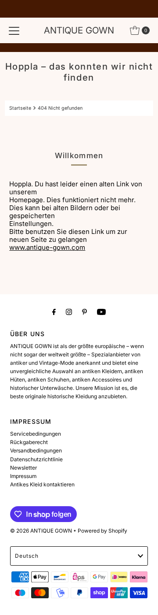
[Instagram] (69, 312)
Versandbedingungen (36, 450)
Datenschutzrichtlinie (36, 459)
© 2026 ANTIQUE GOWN (41, 530)
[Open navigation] (14, 30)
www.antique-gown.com (47, 247)
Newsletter (23, 467)
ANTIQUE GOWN (79, 30)
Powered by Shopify (102, 530)
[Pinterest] (84, 312)
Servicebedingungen (35, 433)
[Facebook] (54, 312)
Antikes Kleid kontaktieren (42, 484)
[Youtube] (101, 312)
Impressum (23, 476)
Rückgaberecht (29, 442)
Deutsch (27, 555)
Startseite (20, 108)
